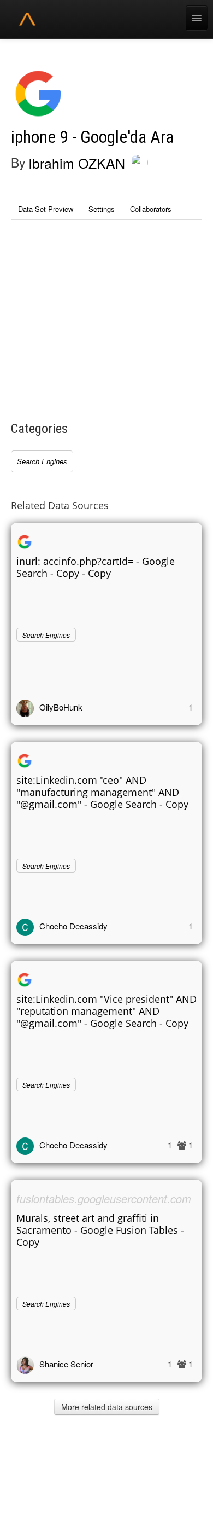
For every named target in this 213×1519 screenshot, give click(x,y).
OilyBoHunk (60, 707)
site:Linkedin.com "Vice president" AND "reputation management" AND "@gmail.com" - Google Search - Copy (106, 1011)
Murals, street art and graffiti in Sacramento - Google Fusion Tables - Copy (100, 1230)
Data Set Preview (45, 209)
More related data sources (106, 1406)
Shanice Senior (66, 1364)
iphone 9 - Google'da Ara (92, 137)
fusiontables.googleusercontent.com (103, 1198)
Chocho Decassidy (73, 926)
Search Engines (42, 461)
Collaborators (150, 209)
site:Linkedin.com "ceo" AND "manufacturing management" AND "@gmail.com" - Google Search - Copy (102, 792)
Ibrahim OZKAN (76, 162)
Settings (101, 209)
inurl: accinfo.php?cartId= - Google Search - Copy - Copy (95, 567)
